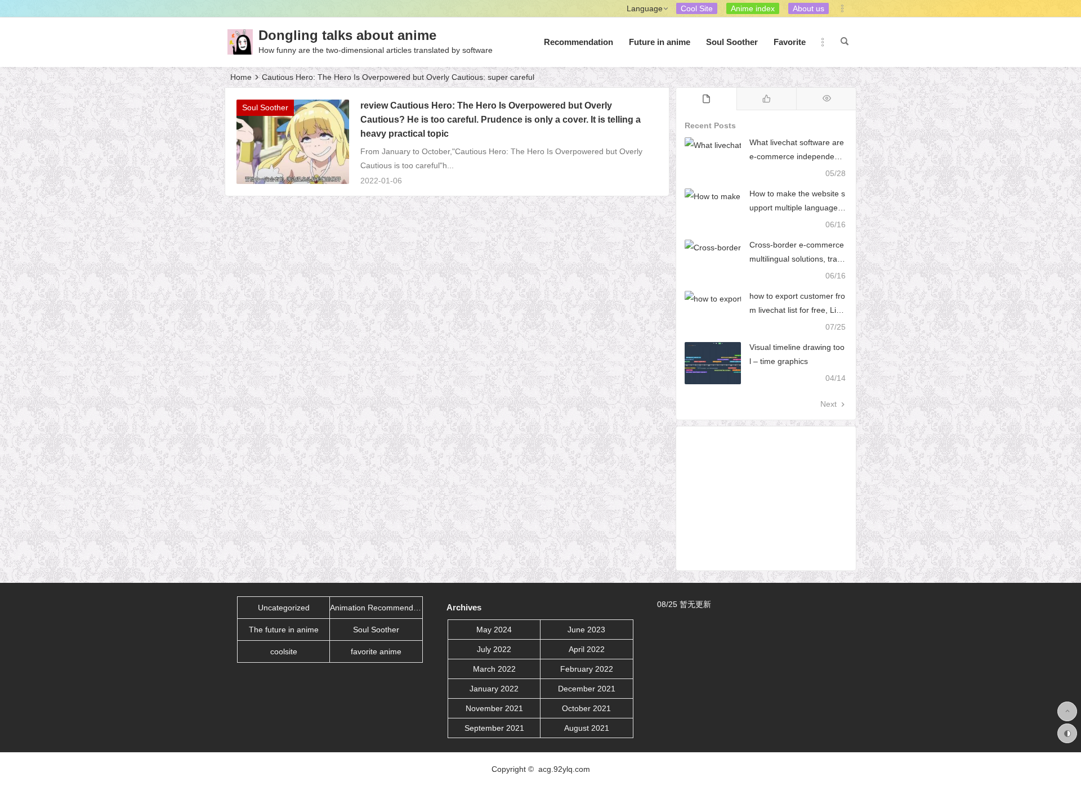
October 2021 (586, 708)
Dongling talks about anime (347, 35)
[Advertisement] (766, 498)
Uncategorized (284, 607)
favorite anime (376, 651)
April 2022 (587, 649)
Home (241, 77)
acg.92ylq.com (564, 769)
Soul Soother (732, 42)
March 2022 (494, 668)
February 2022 (586, 668)
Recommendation (578, 42)
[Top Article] (826, 99)
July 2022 (494, 649)
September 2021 (494, 727)
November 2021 (494, 708)
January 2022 (494, 688)
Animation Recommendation (376, 607)
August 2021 (586, 727)
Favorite (790, 42)
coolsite (283, 651)
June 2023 (586, 629)
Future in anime (659, 42)
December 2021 (586, 688)
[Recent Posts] (706, 99)
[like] (766, 99)
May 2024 (494, 629)
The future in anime (284, 629)
